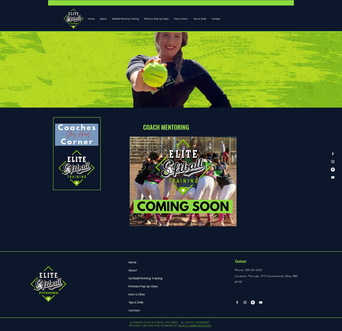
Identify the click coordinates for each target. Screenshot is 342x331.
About (132, 270)
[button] (103, 18)
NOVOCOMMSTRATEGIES (195, 325)
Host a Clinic (136, 294)
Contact (134, 310)
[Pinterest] (333, 169)
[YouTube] (333, 177)
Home (132, 262)
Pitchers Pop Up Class (143, 286)
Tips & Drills (135, 302)
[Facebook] (333, 154)
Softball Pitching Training (145, 278)
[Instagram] (333, 162)
